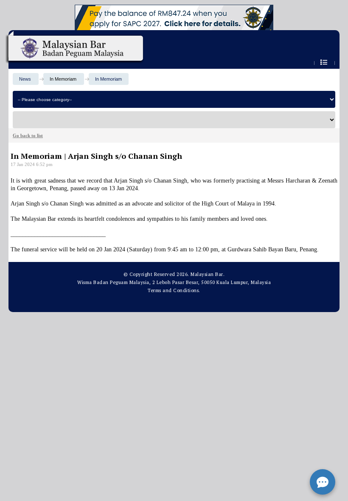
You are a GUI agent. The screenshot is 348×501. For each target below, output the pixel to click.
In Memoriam (108, 79)
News (25, 79)
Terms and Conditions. (174, 290)
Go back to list (28, 135)
